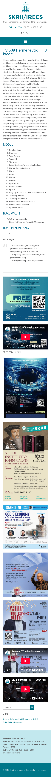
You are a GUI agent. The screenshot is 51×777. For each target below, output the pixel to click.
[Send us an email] (22, 32)
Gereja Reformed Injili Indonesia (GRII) (20, 719)
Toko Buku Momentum (13, 722)
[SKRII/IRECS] (25, 7)
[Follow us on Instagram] (27, 32)
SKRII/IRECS (25, 16)
